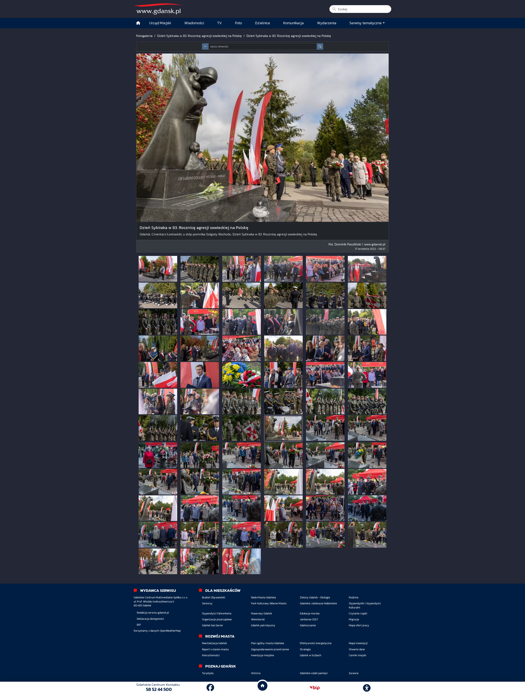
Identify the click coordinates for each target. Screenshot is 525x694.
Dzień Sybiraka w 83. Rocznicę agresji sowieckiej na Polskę (199, 35)
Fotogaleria (144, 35)
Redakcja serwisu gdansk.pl (153, 613)
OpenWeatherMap (170, 631)
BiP (139, 625)
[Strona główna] (138, 23)
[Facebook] (210, 687)
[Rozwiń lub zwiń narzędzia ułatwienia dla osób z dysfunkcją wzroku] (367, 688)
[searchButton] (320, 46)
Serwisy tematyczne (365, 23)
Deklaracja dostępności (150, 619)
